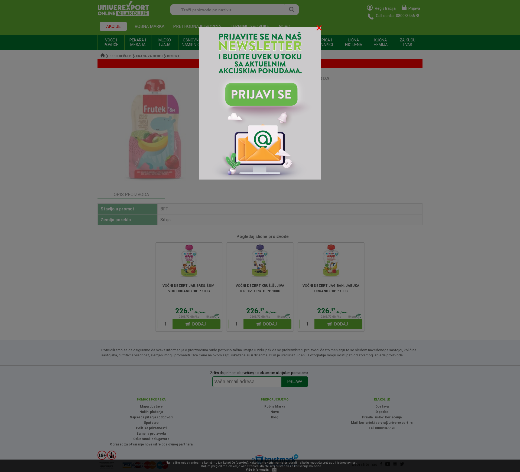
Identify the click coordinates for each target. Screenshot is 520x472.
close (319, 28)
